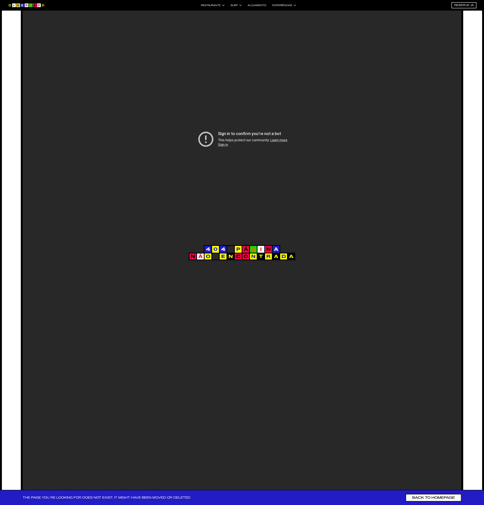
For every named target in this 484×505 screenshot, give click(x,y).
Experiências (282, 5)
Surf (234, 5)
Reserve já (464, 5)
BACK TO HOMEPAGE (433, 498)
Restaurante (211, 5)
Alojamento (257, 5)
